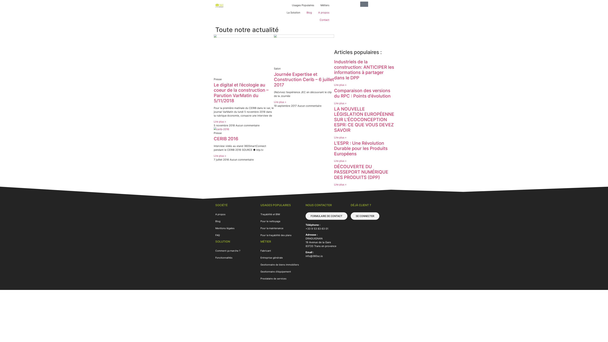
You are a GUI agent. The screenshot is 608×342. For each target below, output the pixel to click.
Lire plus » (220, 121)
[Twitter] (347, 38)
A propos (323, 12)
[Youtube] (355, 38)
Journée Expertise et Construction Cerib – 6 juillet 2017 (304, 80)
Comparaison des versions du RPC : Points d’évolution (362, 93)
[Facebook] (364, 38)
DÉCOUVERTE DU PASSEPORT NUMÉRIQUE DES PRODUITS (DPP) (361, 172)
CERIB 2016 (226, 138)
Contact (324, 19)
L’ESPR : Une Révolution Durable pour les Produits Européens (361, 148)
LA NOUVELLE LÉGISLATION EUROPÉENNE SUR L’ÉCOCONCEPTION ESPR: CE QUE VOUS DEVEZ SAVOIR (364, 119)
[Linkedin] (338, 38)
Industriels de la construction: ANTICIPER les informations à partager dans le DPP (364, 69)
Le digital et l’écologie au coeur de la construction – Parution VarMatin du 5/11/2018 (241, 93)
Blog (309, 12)
